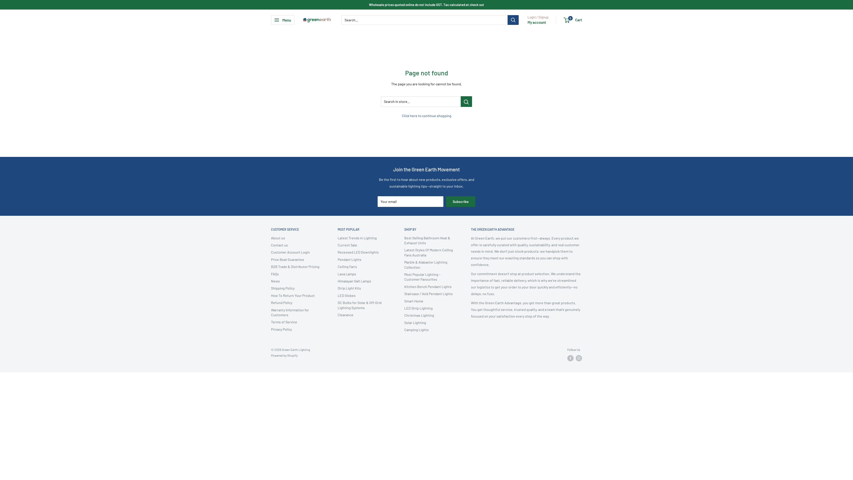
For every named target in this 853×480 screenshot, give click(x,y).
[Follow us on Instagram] (579, 358)
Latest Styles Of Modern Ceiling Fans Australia (428, 252)
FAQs (275, 274)
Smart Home (413, 301)
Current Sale (347, 245)
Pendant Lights (349, 259)
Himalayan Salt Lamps (354, 281)
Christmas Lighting (419, 315)
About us (278, 238)
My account (537, 22)
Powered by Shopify (284, 355)
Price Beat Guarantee (287, 259)
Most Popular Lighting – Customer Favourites (422, 276)
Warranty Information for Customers (290, 312)
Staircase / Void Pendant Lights (428, 294)
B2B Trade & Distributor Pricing (295, 266)
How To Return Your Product (293, 295)
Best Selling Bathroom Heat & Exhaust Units (427, 240)
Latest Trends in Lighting (357, 238)
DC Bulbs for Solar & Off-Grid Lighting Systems (360, 305)
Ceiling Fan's (347, 266)
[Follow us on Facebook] (570, 358)
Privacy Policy (281, 329)
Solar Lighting (415, 322)
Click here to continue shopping (426, 116)
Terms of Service (284, 322)
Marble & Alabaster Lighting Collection (425, 264)
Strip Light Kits (349, 288)
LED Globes (347, 295)
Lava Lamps (347, 274)
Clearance (345, 315)
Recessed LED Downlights (358, 252)
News (275, 281)
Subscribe (461, 201)
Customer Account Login (290, 252)
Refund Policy (281, 302)
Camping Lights (416, 330)
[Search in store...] (466, 101)
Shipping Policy (283, 288)
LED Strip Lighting (418, 308)
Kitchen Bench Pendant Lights (428, 286)
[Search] (513, 20)
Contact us (279, 245)
